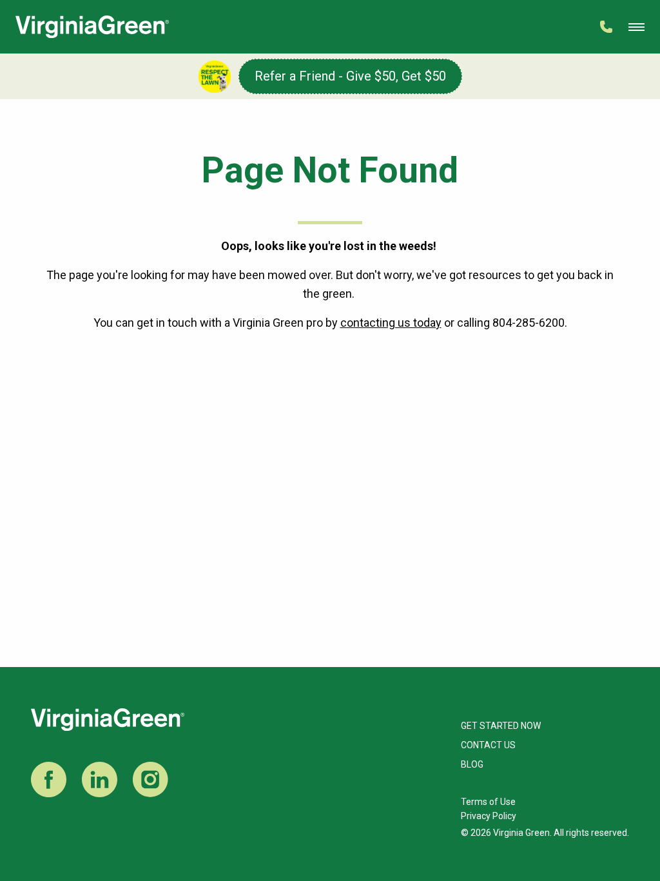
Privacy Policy (488, 815)
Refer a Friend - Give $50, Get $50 (350, 76)
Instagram (150, 779)
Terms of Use (488, 801)
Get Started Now (501, 726)
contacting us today (391, 322)
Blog (472, 764)
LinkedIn (99, 779)
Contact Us (488, 745)
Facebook (48, 779)
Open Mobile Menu (636, 27)
